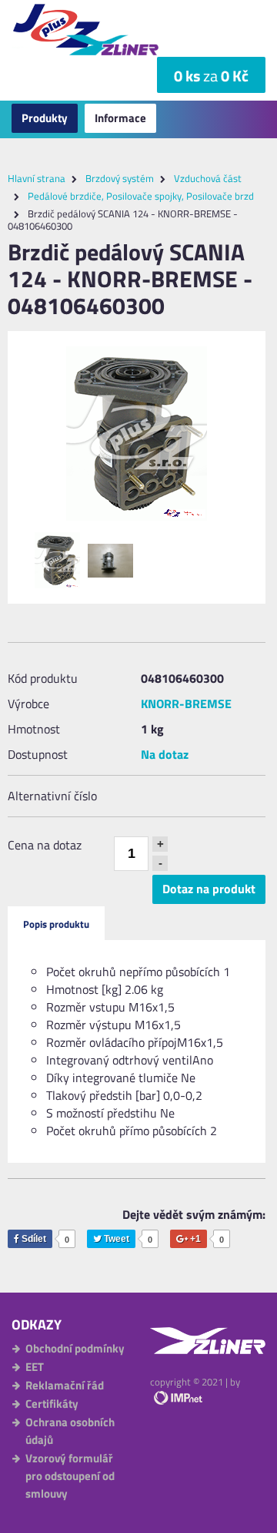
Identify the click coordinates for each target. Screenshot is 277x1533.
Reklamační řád (64, 1385)
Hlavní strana (36, 178)
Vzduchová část (208, 178)
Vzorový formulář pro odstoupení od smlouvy (70, 1475)
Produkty (45, 118)
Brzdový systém (119, 178)
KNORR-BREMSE (186, 703)
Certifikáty (51, 1403)
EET (34, 1367)
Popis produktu (56, 924)
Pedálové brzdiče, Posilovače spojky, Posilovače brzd (141, 195)
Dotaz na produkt (208, 888)
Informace (120, 118)
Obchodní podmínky (75, 1348)
